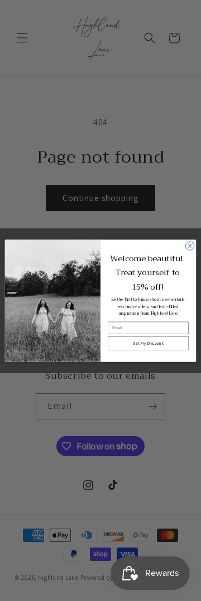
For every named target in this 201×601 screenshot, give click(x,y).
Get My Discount (148, 343)
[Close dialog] (189, 245)
